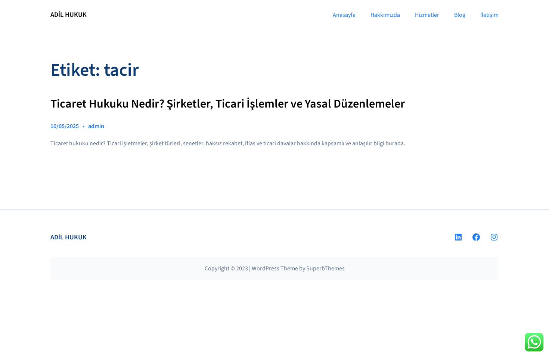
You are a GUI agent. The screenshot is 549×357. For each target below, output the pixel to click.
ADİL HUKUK (68, 14)
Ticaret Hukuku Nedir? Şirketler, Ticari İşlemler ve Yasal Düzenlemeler (227, 104)
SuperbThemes (325, 268)
